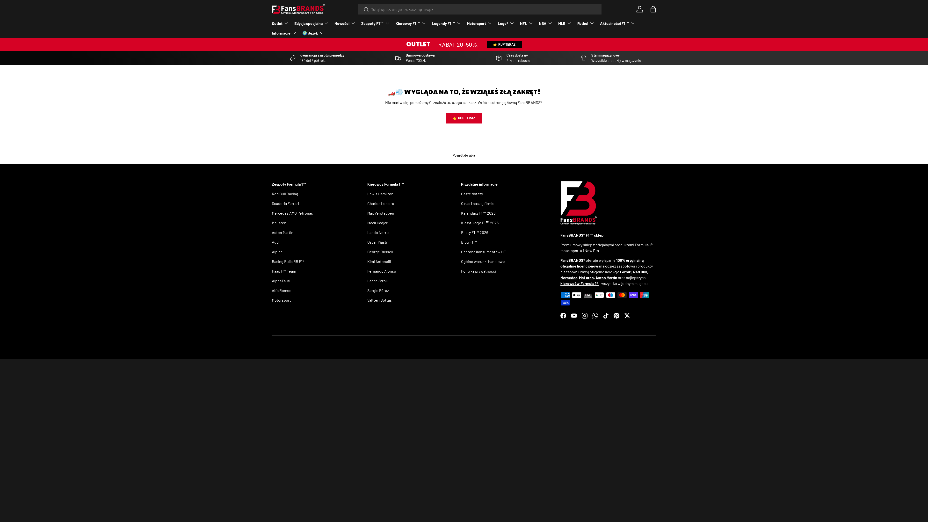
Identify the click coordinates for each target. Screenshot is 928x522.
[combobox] (480, 9)
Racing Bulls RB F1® (288, 261)
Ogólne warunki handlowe (483, 261)
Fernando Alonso (381, 271)
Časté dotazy (472, 193)
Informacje (281, 33)
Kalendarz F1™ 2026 (478, 213)
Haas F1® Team (284, 271)
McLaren (279, 222)
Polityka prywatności (478, 271)
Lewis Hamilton (380, 193)
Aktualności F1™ (614, 23)
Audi (276, 242)
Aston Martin (282, 232)
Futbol (582, 23)
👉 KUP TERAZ (504, 44)
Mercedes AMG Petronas (292, 213)
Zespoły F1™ (372, 23)
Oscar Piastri (378, 242)
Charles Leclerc (380, 203)
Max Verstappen (380, 213)
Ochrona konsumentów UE (483, 251)
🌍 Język (310, 33)
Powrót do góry (464, 155)
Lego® (503, 23)
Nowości (341, 23)
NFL (523, 23)
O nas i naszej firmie (477, 203)
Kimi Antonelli (379, 261)
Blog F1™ (469, 242)
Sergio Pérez (378, 290)
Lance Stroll (377, 280)
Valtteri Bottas (379, 300)
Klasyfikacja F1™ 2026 (480, 222)
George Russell (380, 251)
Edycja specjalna (308, 23)
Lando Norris (378, 232)
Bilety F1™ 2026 (474, 232)
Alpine (277, 251)
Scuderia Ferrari (285, 203)
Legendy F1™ (443, 23)
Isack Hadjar (377, 222)
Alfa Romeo (281, 290)
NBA (542, 23)
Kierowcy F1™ (408, 23)
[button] (653, 9)
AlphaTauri (281, 280)
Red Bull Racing (285, 193)
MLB (562, 23)
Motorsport (476, 23)
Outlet (277, 23)
